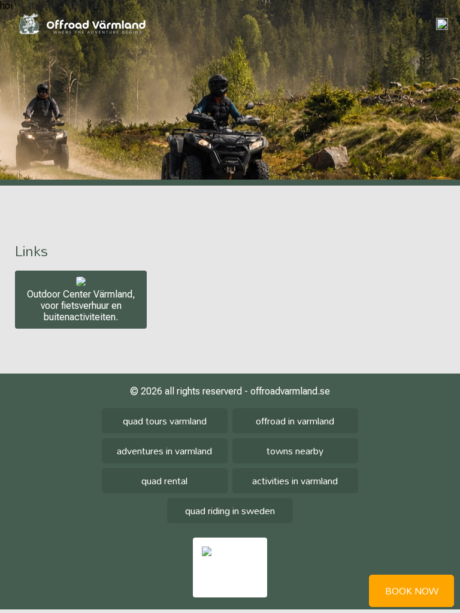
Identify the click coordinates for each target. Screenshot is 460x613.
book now (411, 590)
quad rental (164, 480)
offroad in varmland (295, 420)
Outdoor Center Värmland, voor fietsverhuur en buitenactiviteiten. (81, 306)
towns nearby (295, 450)
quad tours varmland (165, 420)
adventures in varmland (164, 450)
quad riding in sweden (230, 510)
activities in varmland (295, 480)
